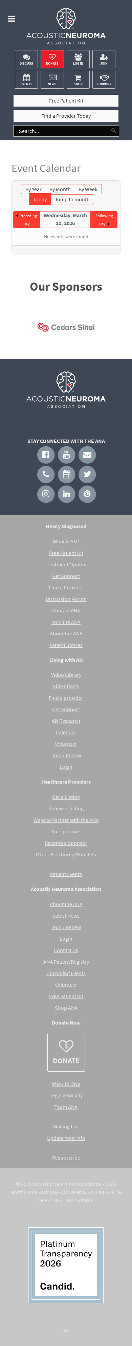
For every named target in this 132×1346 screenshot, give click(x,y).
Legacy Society (66, 1095)
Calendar (66, 732)
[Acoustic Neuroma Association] (66, 28)
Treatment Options (66, 564)
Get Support (66, 576)
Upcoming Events (66, 973)
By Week (88, 189)
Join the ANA (66, 622)
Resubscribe (66, 1157)
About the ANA (66, 633)
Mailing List (66, 1126)
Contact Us (66, 950)
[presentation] (21, 329)
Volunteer (66, 743)
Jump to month (72, 199)
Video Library (66, 674)
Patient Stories (66, 645)
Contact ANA (66, 610)
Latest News (66, 915)
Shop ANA (66, 1007)
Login (66, 766)
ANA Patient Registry (66, 961)
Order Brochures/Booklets (66, 854)
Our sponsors (66, 831)
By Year (33, 189)
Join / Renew (66, 755)
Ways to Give (66, 1083)
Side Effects (66, 686)
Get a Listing (66, 796)
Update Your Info (66, 1138)
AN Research (66, 720)
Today (40, 199)
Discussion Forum (66, 599)
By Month (60, 189)
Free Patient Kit (66, 552)
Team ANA (66, 1106)
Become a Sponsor (66, 842)
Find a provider (66, 697)
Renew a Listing (66, 808)
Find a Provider (66, 587)
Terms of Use (78, 1200)
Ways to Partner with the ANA (66, 819)
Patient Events (66, 874)
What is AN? (66, 541)
